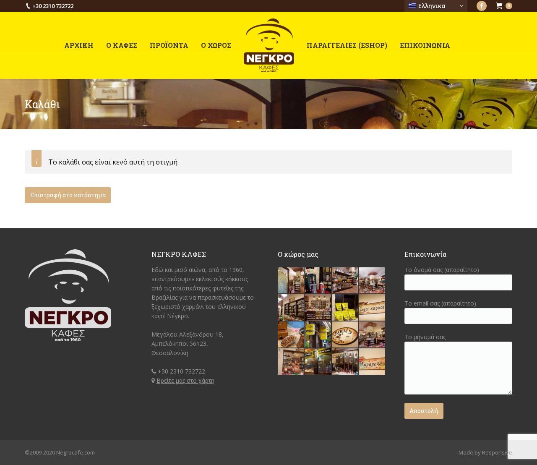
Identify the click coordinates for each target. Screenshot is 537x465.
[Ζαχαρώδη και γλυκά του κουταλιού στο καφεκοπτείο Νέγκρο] (345, 280)
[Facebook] (482, 6)
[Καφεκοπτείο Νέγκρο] (291, 280)
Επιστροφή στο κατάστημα (68, 195)
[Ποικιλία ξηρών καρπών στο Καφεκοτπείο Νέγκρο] (372, 307)
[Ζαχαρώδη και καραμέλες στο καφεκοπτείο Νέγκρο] (372, 361)
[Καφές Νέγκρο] (318, 280)
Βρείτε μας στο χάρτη (185, 380)
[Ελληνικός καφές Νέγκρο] (345, 334)
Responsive (497, 452)
